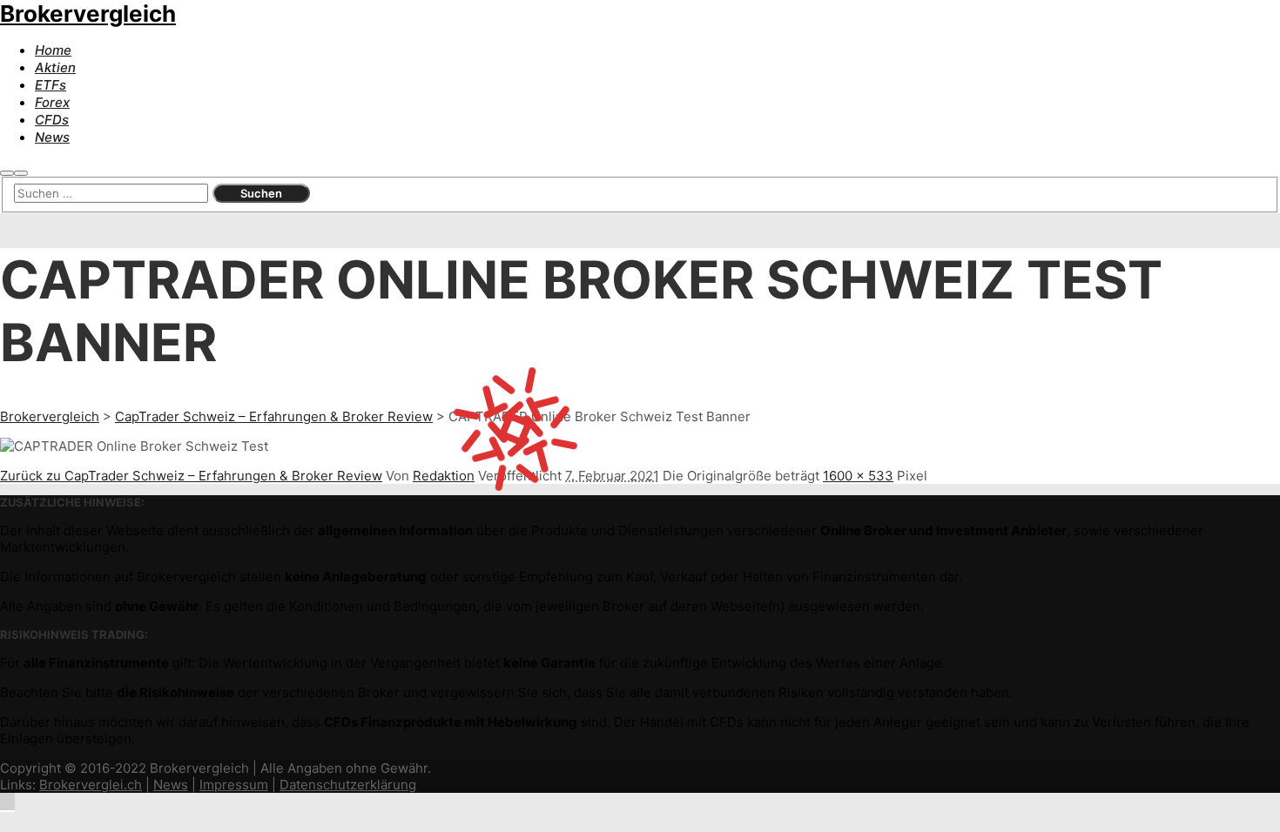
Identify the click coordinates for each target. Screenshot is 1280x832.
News (170, 784)
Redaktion (444, 475)
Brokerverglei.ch (90, 784)
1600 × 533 (858, 475)
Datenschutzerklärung (348, 784)
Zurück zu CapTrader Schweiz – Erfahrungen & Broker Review (191, 475)
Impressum (233, 784)
